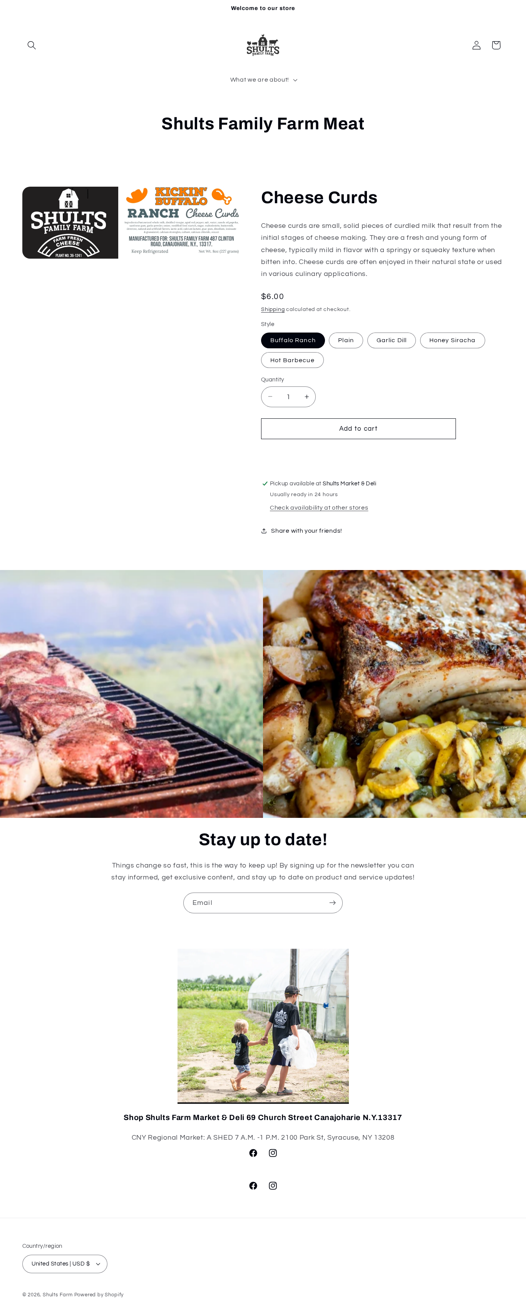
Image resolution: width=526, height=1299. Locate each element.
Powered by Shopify (99, 1294)
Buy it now (358, 453)
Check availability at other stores (319, 508)
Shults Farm (58, 1294)
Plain (346, 340)
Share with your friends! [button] (306, 530)
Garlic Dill (392, 340)
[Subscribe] (332, 903)
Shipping (273, 309)
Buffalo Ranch (293, 340)
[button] (32, 45)
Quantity (272, 379)
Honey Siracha (452, 340)
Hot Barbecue (292, 360)
